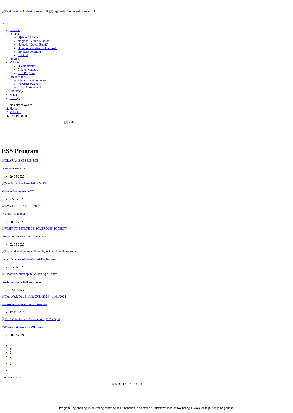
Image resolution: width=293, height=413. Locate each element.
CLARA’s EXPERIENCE (14, 168)
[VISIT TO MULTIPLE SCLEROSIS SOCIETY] (34, 228)
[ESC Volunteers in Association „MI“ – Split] (31, 319)
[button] (15, 33)
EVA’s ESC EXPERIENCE (14, 214)
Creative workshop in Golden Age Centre (21, 282)
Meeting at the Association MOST (18, 191)
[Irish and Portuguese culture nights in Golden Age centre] (39, 251)
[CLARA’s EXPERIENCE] (20, 160)
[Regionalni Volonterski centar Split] (49, 11)
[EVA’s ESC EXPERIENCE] (21, 206)
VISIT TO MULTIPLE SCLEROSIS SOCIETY (24, 236)
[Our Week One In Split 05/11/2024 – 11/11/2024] (34, 296)
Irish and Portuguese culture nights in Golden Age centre (29, 259)
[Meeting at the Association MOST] (25, 183)
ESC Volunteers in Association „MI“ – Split (22, 327)
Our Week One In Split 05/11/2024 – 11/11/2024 (24, 304)
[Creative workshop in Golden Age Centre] (29, 274)
